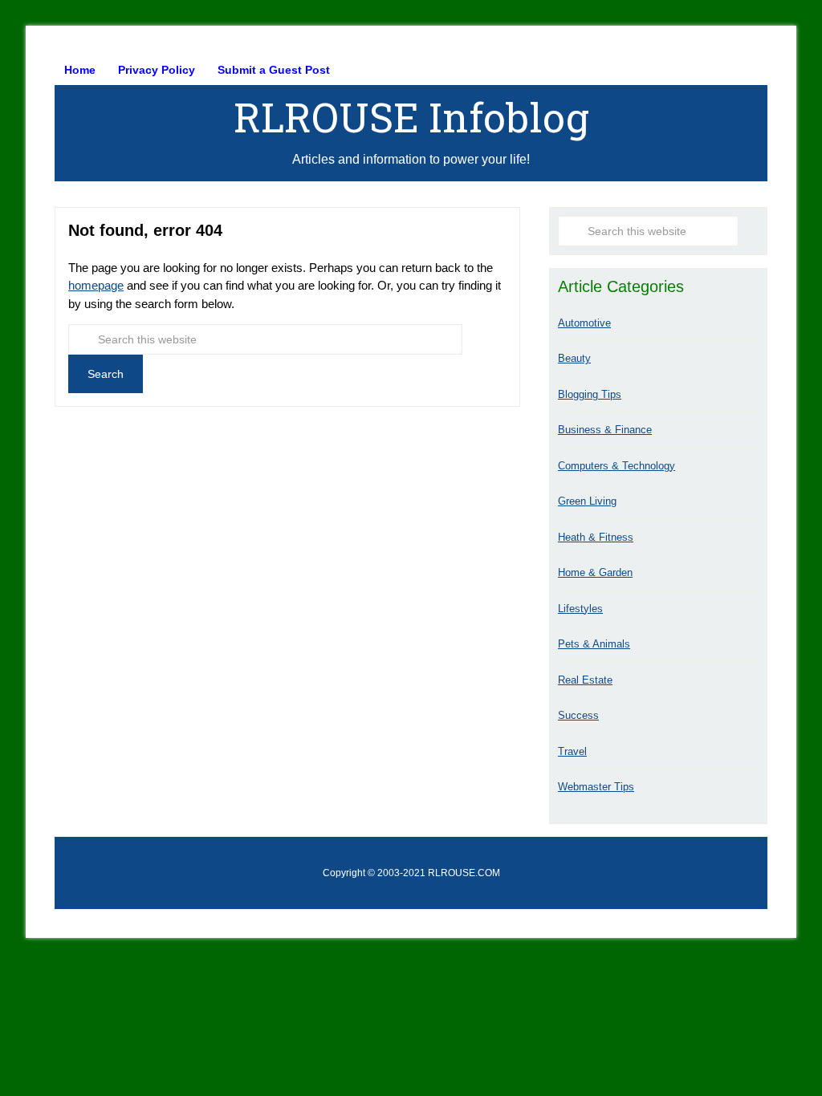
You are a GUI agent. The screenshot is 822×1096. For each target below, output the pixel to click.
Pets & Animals (594, 644)
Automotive (584, 323)
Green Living (587, 501)
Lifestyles (580, 609)
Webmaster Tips (596, 787)
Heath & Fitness (595, 537)
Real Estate (585, 680)
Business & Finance (605, 430)
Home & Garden (595, 572)
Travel (572, 751)
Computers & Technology (616, 466)
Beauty (574, 358)
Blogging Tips (589, 394)
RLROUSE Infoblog (411, 117)
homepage (96, 285)
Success (578, 715)
